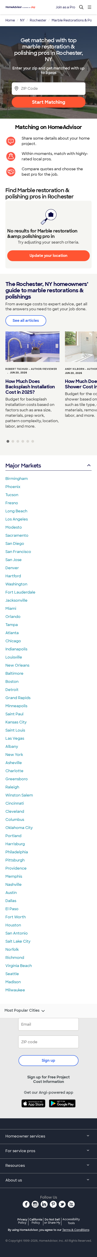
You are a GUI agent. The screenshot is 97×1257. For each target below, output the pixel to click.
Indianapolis (16, 649)
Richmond (14, 957)
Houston (13, 925)
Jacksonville (16, 600)
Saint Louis (15, 730)
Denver (12, 568)
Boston (11, 681)
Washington (16, 584)
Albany (11, 746)
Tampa (11, 624)
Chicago (13, 641)
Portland (13, 835)
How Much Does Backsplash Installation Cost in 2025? (30, 387)
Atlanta (12, 633)
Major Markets (23, 465)
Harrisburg (15, 844)
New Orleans (17, 665)
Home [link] (10, 20)
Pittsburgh (15, 860)
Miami (10, 608)
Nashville (13, 884)
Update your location (48, 255)
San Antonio (16, 933)
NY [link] (22, 20)
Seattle (12, 974)
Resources (15, 1165)
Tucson (11, 495)
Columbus (14, 819)
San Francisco (18, 551)
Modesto (13, 527)
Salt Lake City (17, 941)
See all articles (26, 320)
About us (13, 1180)
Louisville (13, 657)
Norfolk (12, 949)
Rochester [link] (38, 20)
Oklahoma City (19, 827)
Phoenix (12, 486)
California (35, 1221)
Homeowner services (25, 1136)
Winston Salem (19, 795)
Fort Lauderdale (20, 592)
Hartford (13, 576)
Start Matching (48, 102)
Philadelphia (16, 852)
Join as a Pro (65, 7)
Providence (16, 868)
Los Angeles (16, 519)
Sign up (48, 1060)
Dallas (10, 900)
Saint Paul (14, 714)
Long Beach (16, 511)
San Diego (14, 543)
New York (14, 754)
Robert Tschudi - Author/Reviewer (31, 369)
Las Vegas (14, 738)
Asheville (13, 762)
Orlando (13, 616)
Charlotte (14, 771)
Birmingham (16, 478)
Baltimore (14, 673)
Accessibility (71, 1221)
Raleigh (12, 787)
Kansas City (16, 722)
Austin (11, 892)
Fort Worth (15, 917)
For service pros (20, 1151)
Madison (13, 982)
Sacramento (16, 535)
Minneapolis (16, 706)
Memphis (13, 876)
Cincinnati (14, 803)
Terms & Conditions (75, 1230)
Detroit (11, 689)
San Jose (13, 559)
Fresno (11, 503)
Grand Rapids (17, 697)
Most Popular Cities (22, 1010)
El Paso (11, 909)
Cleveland (14, 811)
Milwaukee (15, 990)
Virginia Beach (18, 965)
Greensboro (16, 779)
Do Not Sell (52, 1221)
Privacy (22, 1221)
